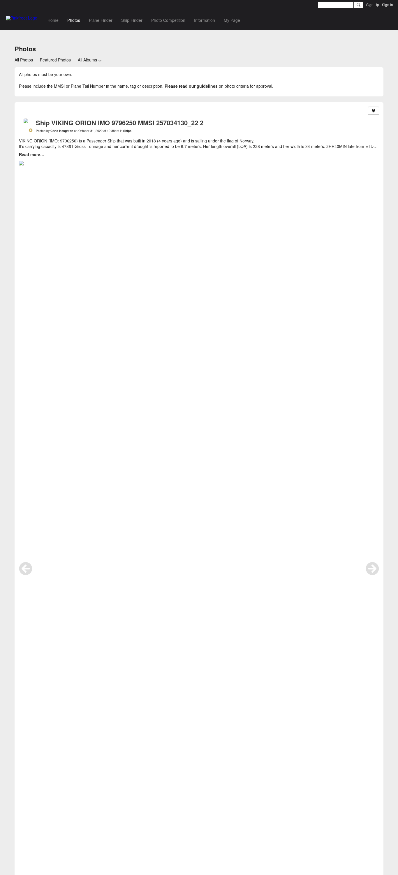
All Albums (87, 60)
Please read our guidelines (191, 86)
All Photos (24, 60)
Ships (127, 130)
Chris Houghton (61, 130)
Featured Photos (55, 60)
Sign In (387, 4)
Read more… (31, 154)
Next (372, 568)
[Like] (373, 111)
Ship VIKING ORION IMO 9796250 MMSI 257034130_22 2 (119, 122)
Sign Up (372, 4)
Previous (25, 568)
